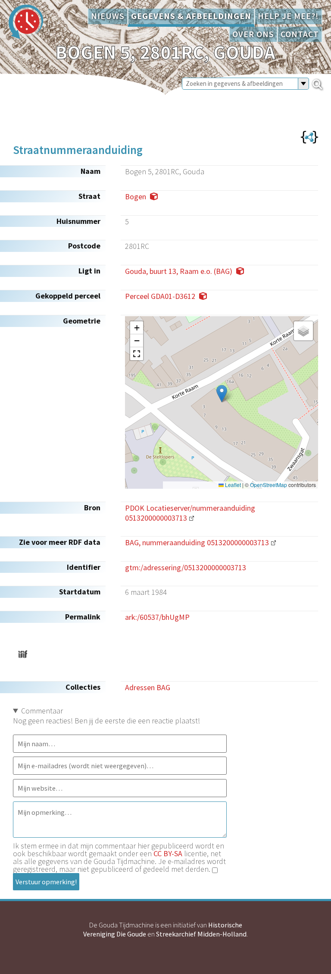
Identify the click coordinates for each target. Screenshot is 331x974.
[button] (221, 393)
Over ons (253, 34)
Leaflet (232, 484)
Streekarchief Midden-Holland (201, 934)
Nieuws (108, 16)
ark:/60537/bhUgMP (157, 617)
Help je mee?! (288, 16)
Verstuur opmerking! (46, 881)
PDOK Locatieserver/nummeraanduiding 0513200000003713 (190, 513)
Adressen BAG (147, 687)
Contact (300, 34)
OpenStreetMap (268, 484)
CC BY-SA (167, 853)
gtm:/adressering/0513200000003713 (185, 567)
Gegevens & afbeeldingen (191, 16)
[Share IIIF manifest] (22, 654)
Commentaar (42, 711)
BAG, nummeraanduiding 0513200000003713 (197, 542)
